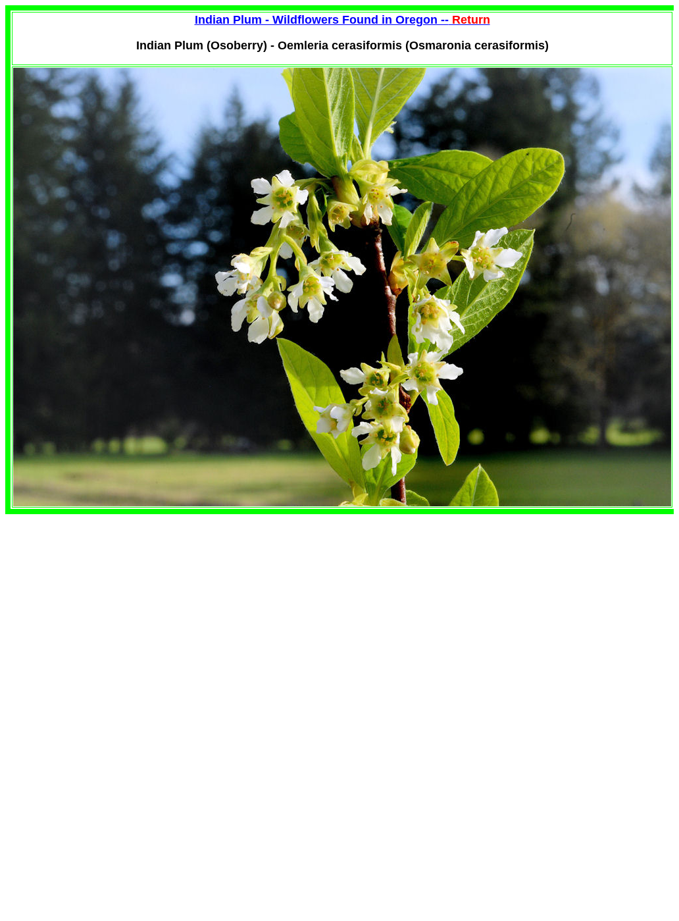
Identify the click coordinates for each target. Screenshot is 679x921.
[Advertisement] (115, 606)
